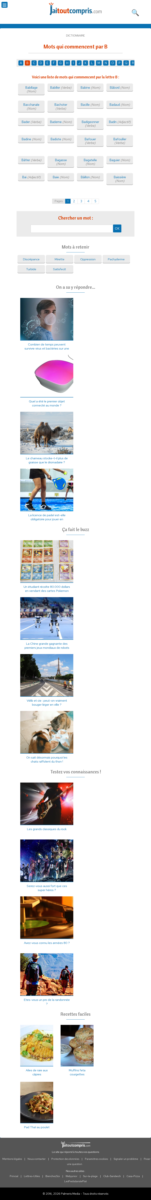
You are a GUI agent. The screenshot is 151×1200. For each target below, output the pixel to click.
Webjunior (71, 1176)
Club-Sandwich (112, 1176)
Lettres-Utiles (32, 1176)
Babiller (60, 88)
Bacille (90, 105)
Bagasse (61, 162)
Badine (31, 139)
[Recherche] (135, 12)
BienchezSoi (52, 1176)
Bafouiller (119, 141)
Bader (31, 122)
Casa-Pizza (133, 1176)
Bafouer (90, 141)
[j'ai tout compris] (75, 9)
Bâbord (120, 88)
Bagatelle (90, 162)
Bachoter (60, 106)
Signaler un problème (126, 1159)
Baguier (119, 160)
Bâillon (90, 177)
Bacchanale (31, 106)
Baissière (120, 179)
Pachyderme (116, 259)
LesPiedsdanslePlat (75, 1181)
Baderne (61, 122)
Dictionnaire (75, 35)
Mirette (59, 259)
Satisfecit (59, 269)
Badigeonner (90, 124)
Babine (90, 88)
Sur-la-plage (90, 1176)
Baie (61, 177)
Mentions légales (12, 1159)
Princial (14, 1176)
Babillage (31, 89)
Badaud (119, 105)
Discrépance (31, 259)
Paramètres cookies (96, 1159)
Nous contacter (37, 1159)
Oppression (88, 259)
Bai (31, 177)
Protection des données (65, 1159)
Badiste (60, 139)
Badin (120, 122)
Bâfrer (31, 160)
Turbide (31, 269)
